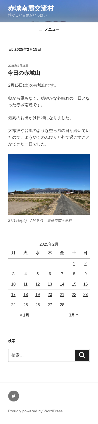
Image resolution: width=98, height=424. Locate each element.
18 (25, 294)
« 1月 (24, 315)
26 (37, 304)
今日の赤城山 (24, 73)
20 (50, 294)
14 (62, 284)
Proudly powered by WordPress (35, 411)
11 (25, 284)
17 (13, 294)
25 (25, 304)
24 (13, 304)
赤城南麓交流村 (31, 8)
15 (74, 284)
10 (13, 284)
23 (85, 294)
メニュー (52, 29)
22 (74, 294)
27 (50, 304)
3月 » (73, 315)
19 (37, 294)
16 (85, 284)
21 (62, 294)
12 (37, 284)
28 (62, 304)
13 (50, 284)
